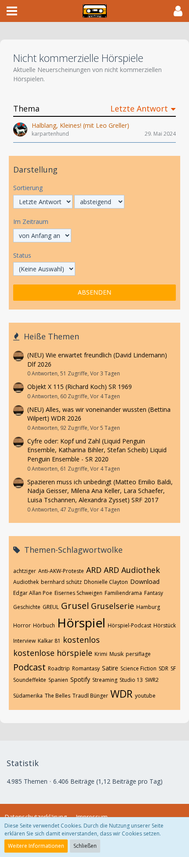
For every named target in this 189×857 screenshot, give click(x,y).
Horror (22, 625)
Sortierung (28, 188)
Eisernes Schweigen (78, 593)
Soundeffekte (29, 680)
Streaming (104, 680)
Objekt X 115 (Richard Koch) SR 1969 (79, 386)
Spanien (58, 680)
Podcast (29, 667)
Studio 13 (131, 680)
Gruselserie (112, 606)
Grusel (75, 606)
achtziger (24, 571)
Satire (110, 668)
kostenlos (81, 639)
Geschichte (26, 607)
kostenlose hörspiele (52, 653)
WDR (121, 694)
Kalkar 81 (49, 641)
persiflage (138, 654)
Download (145, 581)
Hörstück (164, 625)
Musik (116, 654)
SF (173, 668)
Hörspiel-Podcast (129, 625)
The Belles (57, 695)
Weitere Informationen (36, 846)
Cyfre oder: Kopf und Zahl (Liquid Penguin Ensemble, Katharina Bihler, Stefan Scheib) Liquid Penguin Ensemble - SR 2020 (97, 450)
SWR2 (152, 680)
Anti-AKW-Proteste (61, 571)
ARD (94, 570)
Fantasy (153, 593)
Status (22, 255)
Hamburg (148, 607)
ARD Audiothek (132, 570)
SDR (163, 668)
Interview (24, 641)
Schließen (85, 846)
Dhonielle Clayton (106, 582)
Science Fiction (138, 668)
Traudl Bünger (90, 695)
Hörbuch (44, 625)
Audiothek (26, 582)
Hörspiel (81, 622)
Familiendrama (123, 593)
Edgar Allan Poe (32, 593)
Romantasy (86, 668)
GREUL (51, 607)
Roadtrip (59, 668)
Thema (26, 109)
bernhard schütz (61, 582)
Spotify (80, 679)
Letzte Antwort (139, 109)
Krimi (100, 654)
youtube (145, 695)
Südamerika (28, 695)
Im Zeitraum (30, 221)
